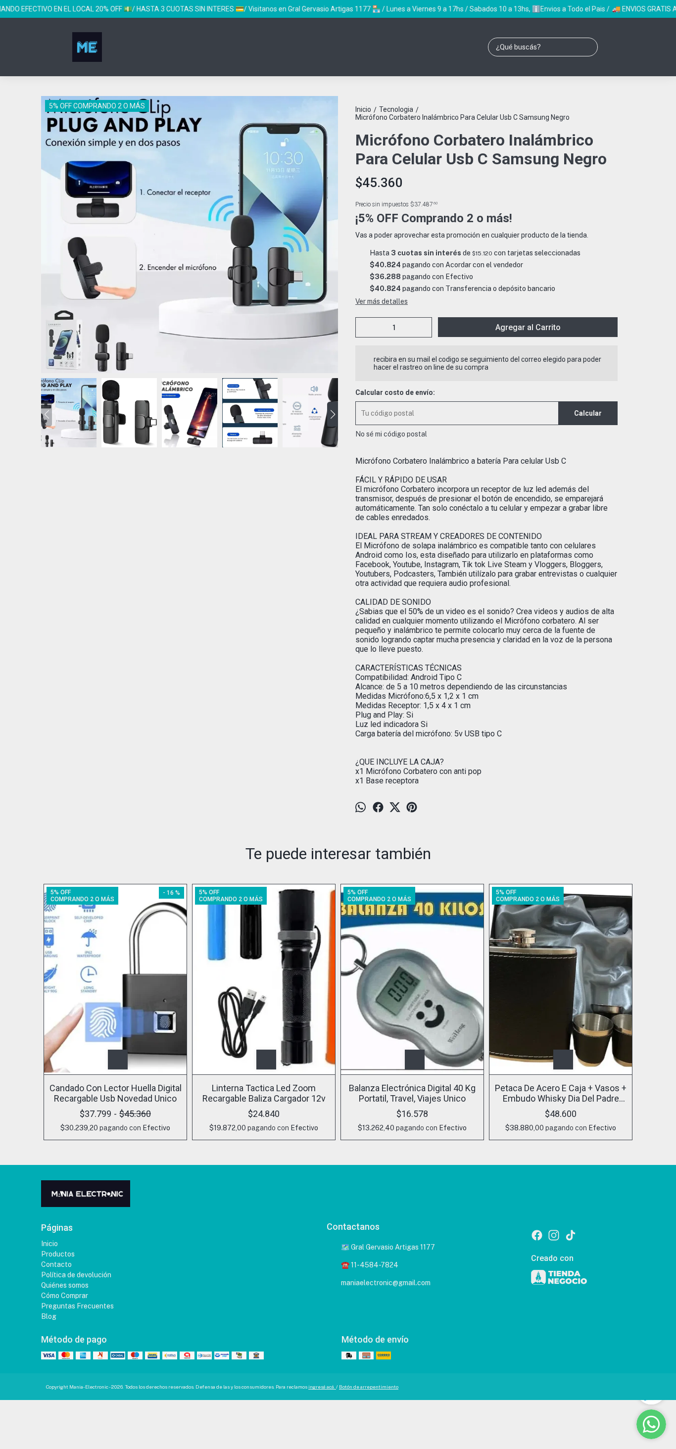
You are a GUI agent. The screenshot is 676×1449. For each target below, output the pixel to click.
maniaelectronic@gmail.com (386, 1283)
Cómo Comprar (64, 1296)
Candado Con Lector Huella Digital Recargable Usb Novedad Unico (115, 1093)
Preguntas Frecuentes (77, 1306)
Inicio (49, 1244)
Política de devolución (76, 1275)
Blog (48, 1316)
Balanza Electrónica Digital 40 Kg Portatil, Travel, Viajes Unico (412, 1093)
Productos (58, 1254)
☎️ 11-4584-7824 (369, 1265)
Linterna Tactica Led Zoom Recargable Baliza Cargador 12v (264, 1093)
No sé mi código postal (391, 434)
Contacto (56, 1264)
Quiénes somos (65, 1285)
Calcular (588, 413)
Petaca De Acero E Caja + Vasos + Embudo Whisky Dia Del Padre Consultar (561, 1093)
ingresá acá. (322, 1387)
